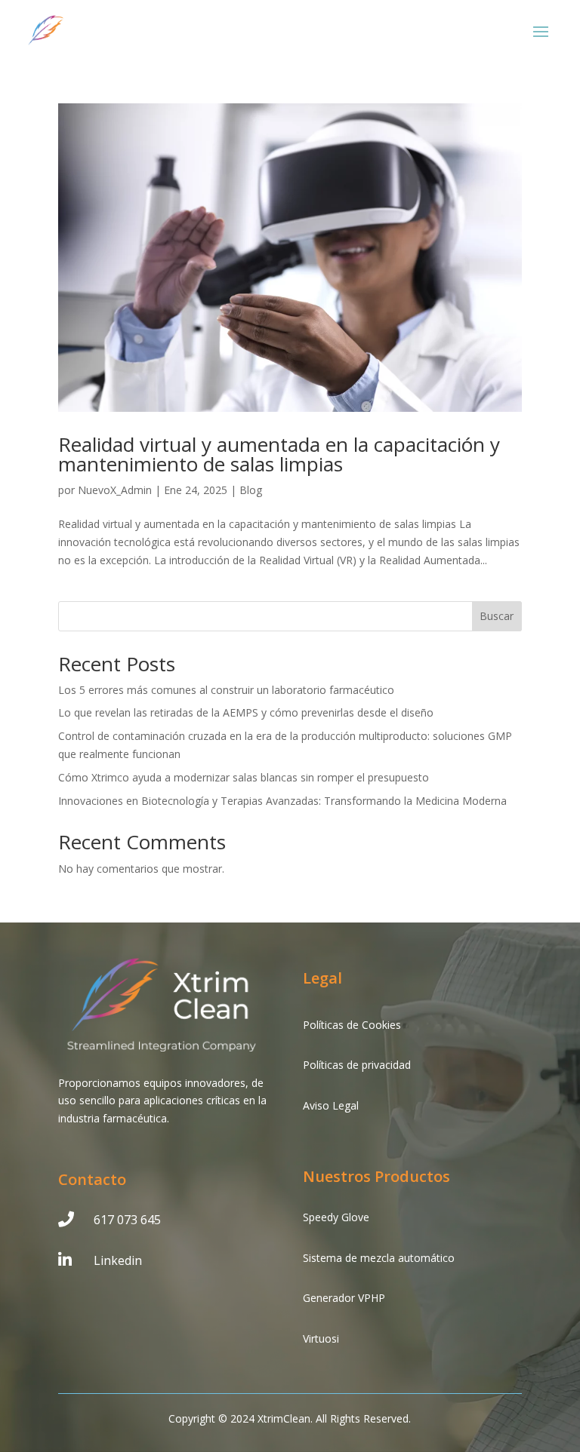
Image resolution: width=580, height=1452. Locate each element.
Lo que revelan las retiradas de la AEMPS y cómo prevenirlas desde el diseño (245, 712)
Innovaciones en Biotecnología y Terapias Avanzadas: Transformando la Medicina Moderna (282, 801)
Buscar (497, 616)
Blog (250, 490)
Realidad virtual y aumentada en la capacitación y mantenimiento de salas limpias (279, 454)
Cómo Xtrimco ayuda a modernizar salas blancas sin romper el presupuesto (243, 777)
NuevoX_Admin (115, 490)
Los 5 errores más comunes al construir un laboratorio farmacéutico (226, 690)
